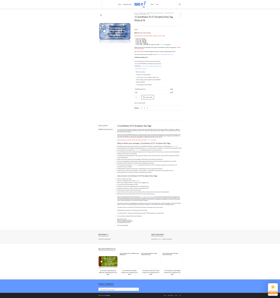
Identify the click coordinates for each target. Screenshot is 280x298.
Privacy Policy (108, 295)
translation (175, 146)
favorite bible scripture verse (147, 196)
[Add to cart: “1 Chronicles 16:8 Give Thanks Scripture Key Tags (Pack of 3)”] (144, 264)
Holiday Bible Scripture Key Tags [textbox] (118, 290)
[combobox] (118, 289)
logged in (160, 239)
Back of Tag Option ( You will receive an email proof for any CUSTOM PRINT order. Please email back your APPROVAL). (148, 65)
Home (136, 13)
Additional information (106, 129)
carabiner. (137, 180)
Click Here (161, 44)
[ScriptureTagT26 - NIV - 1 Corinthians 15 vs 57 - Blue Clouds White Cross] (101, 15)
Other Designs (160, 54)
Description (103, 125)
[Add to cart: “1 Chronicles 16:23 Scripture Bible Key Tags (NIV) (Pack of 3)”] (102, 264)
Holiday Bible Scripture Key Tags (155, 13)
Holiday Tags (142, 13)
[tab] (106, 125)
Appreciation (134, 165)
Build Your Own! (169, 54)
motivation (137, 150)
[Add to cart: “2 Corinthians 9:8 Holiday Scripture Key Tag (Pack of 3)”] (123, 264)
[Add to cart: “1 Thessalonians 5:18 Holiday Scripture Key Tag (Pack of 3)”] (166, 264)
